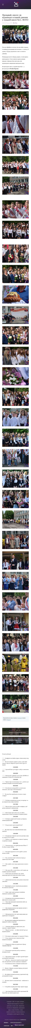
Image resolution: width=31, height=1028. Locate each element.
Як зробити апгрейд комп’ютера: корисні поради (16, 986)
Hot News (15, 23)
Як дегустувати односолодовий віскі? (14, 825)
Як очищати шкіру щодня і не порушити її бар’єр (16, 936)
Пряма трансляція (19, 1025)
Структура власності (15, 1022)
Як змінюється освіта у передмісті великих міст (16, 963)
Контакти (6, 1025)
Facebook (20, 718)
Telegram (8, 719)
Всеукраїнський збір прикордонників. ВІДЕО (17, 732)
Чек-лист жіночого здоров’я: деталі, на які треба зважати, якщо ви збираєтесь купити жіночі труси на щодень (14, 763)
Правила (6, 1022)
